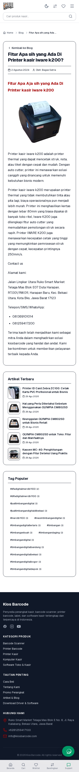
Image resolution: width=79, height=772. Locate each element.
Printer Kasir (10, 654)
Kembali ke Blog (22, 48)
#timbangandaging (51, 532)
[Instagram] (12, 626)
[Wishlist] (63, 6)
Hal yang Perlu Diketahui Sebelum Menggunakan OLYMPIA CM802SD (45, 405)
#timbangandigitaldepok (25, 569)
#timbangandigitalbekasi (25, 554)
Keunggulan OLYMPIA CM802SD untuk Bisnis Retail (43, 420)
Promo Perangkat (13, 692)
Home (10, 32)
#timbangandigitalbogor (25, 561)
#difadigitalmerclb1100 (24, 496)
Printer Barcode (12, 648)
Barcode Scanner (14, 643)
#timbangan (55, 525)
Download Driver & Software (20, 703)
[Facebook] (5, 626)
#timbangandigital (22, 540)
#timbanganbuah (21, 532)
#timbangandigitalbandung (27, 547)
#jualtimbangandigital (23, 503)
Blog (21, 32)
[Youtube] (19, 626)
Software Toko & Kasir (17, 665)
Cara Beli (8, 681)
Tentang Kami (11, 687)
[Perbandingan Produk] (55, 6)
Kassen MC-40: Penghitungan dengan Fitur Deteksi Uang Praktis (44, 451)
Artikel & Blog (11, 698)
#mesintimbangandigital (50, 518)
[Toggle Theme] (46, 6)
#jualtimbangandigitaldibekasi (28, 510)
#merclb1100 (19, 518)
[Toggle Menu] (72, 6)
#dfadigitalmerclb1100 (24, 489)
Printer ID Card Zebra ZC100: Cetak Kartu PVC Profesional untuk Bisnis (45, 390)
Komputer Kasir (12, 659)
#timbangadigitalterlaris (25, 525)
